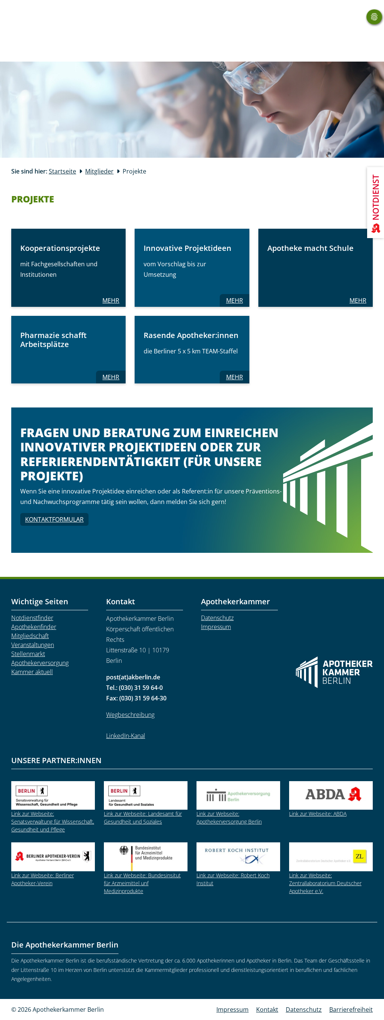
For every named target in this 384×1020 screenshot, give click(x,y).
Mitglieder (99, 171)
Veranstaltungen (32, 645)
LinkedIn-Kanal (125, 736)
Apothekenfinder (33, 627)
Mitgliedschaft (30, 636)
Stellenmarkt (28, 654)
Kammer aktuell (32, 672)
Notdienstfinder (32, 618)
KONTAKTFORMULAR (54, 519)
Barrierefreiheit (351, 1009)
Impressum (216, 627)
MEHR (114, 300)
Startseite (62, 171)
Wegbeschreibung (130, 715)
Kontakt (267, 1009)
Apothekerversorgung (40, 663)
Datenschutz (217, 618)
